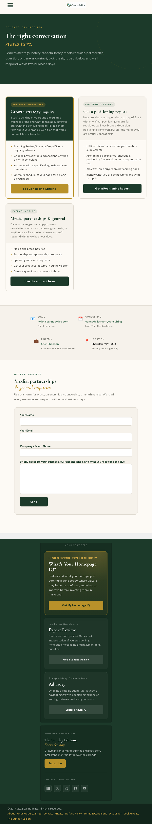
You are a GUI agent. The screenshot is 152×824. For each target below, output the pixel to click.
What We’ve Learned (29, 813)
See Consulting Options (39, 188)
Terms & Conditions (95, 813)
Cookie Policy (131, 813)
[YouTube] (84, 788)
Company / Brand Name (35, 446)
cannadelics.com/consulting (103, 321)
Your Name (27, 415)
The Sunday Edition (19, 818)
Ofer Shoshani (50, 344)
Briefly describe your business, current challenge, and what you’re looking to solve (72, 461)
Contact (48, 813)
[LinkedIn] (48, 788)
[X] (57, 788)
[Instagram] (66, 788)
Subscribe (55, 763)
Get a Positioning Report (112, 188)
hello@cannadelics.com (53, 321)
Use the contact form (40, 281)
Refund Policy (73, 813)
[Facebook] (75, 788)
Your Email (26, 430)
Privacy (59, 813)
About (11, 813)
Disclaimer (115, 813)
